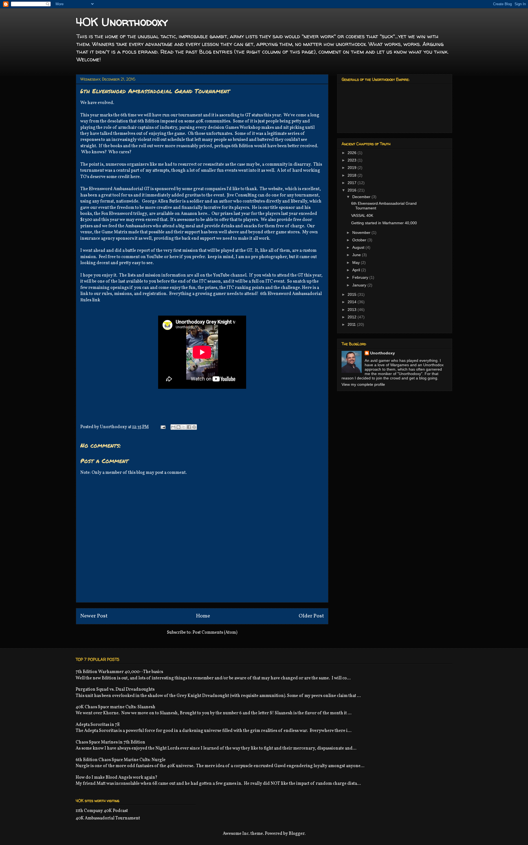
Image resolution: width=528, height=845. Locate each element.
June (357, 255)
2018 (353, 175)
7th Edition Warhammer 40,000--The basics (119, 672)
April (356, 270)
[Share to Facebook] (189, 427)
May (356, 262)
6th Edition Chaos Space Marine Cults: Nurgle (121, 760)
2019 (353, 167)
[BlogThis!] (178, 427)
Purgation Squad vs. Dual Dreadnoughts (115, 690)
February (360, 277)
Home (203, 616)
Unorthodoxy (382, 353)
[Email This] (173, 427)
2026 (353, 153)
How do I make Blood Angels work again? (116, 778)
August (358, 247)
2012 (353, 317)
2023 (353, 160)
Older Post (311, 616)
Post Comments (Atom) (215, 633)
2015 (353, 294)
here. (203, 214)
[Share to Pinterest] (194, 427)
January (359, 285)
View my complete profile (363, 384)
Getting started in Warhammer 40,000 (384, 223)
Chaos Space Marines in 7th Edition (110, 742)
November (362, 232)
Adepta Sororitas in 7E (98, 725)
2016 (353, 190)
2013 (353, 309)
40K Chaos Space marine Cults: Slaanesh (115, 707)
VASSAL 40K (362, 215)
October (359, 240)
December (362, 197)
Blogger (296, 834)
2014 (353, 302)
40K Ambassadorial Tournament (108, 818)
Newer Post (94, 616)
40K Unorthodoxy (122, 21)
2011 (352, 324)
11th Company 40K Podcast (102, 811)
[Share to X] (183, 427)
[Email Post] (162, 427)
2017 (353, 183)
